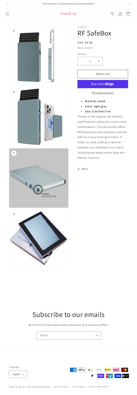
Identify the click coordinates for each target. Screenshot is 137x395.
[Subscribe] (96, 335)
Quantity (81, 54)
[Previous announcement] (7, 4)
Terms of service (61, 386)
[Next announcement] (130, 4)
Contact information (98, 386)
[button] (7, 14)
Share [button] (85, 168)
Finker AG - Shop (23, 387)
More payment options (103, 92)
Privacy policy (78, 386)
